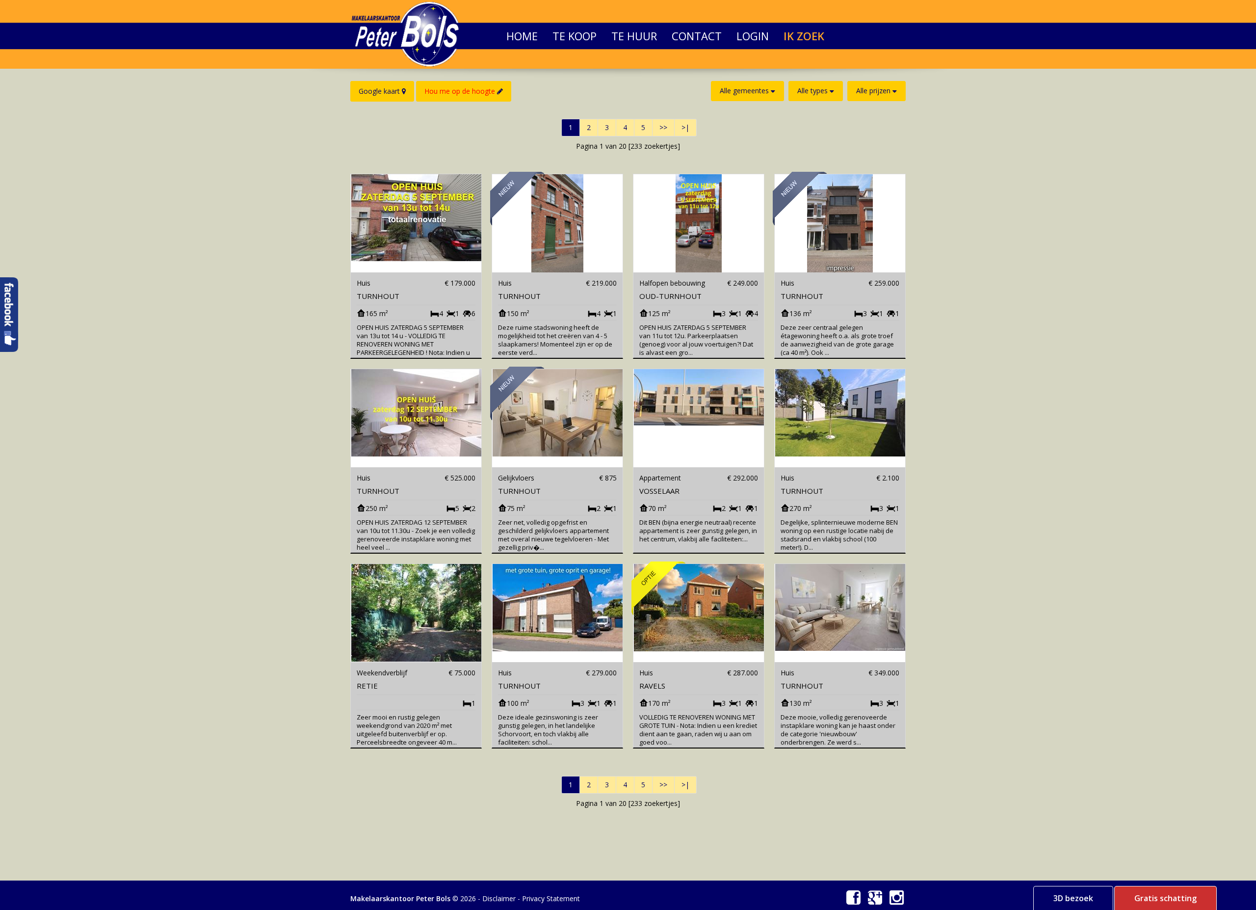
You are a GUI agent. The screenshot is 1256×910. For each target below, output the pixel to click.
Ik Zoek (804, 30)
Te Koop (574, 30)
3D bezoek (1073, 898)
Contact (697, 30)
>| (685, 127)
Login (752, 30)
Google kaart (380, 91)
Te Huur (634, 30)
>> (663, 127)
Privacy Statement (551, 898)
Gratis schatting (1165, 898)
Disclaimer (499, 898)
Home (522, 30)
